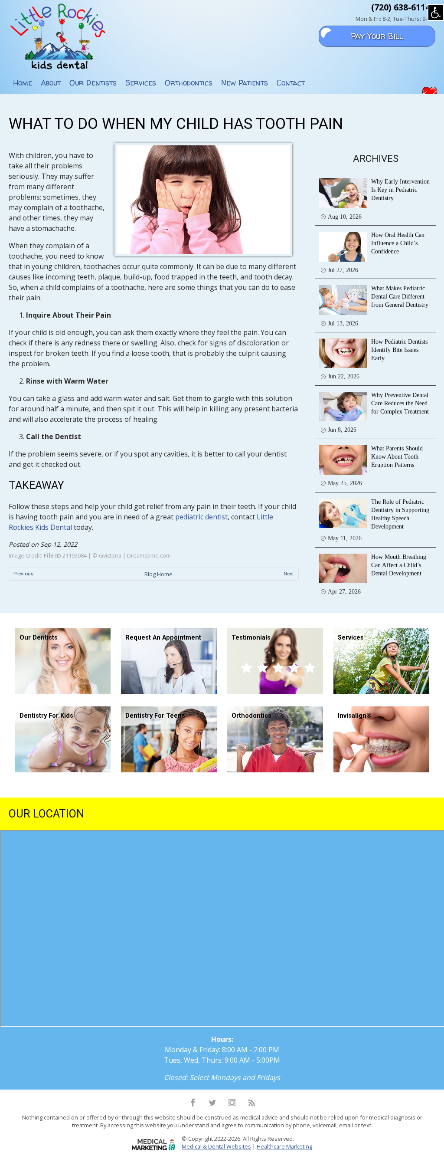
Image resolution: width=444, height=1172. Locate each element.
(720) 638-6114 (400, 7)
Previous (23, 574)
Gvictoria (110, 555)
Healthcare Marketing (284, 1146)
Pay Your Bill (377, 36)
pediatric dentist (201, 517)
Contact (291, 82)
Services (140, 82)
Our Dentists (93, 82)
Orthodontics (188, 82)
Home (22, 82)
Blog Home (158, 574)
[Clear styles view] (436, 12)
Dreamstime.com (149, 555)
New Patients (244, 82)
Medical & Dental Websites (216, 1146)
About (51, 82)
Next (289, 574)
